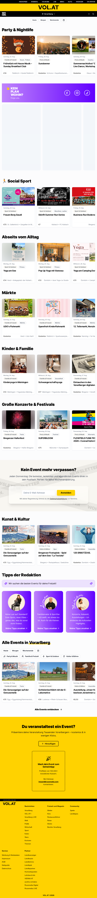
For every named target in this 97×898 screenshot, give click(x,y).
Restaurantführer (53, 817)
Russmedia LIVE (31, 888)
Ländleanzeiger (30, 855)
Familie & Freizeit (32, 656)
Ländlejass (74, 814)
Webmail (34, 2)
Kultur (27, 834)
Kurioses (28, 840)
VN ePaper (91, 2)
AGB (3, 862)
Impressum (6, 858)
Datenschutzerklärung (58, 499)
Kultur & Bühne (72, 656)
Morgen (43, 20)
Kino (49, 814)
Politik (27, 824)
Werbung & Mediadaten (11, 855)
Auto (70, 2)
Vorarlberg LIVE (30, 817)
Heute (34, 20)
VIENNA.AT (29, 878)
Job (54, 2)
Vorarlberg (28, 810)
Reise (49, 820)
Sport (27, 830)
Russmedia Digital (31, 885)
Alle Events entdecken (47, 709)
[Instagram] (77, 93)
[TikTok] (87, 93)
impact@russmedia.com (48, 782)
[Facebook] (67, 93)
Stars (27, 837)
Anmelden (66, 492)
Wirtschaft (28, 827)
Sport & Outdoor (52, 656)
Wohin (49, 824)
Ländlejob (28, 865)
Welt (26, 820)
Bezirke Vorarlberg (54, 827)
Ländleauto (29, 858)
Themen (28, 844)
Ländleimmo (29, 862)
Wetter (49, 810)
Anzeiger (79, 2)
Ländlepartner (30, 868)
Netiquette (6, 865)
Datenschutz (6, 868)
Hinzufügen (50, 743)
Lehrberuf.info (30, 875)
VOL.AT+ (28, 814)
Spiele (72, 810)
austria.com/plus (31, 882)
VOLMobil (46, 2)
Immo (62, 2)
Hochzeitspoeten (31, 872)
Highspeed (23, 2)
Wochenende (54, 20)
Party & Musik (12, 656)
